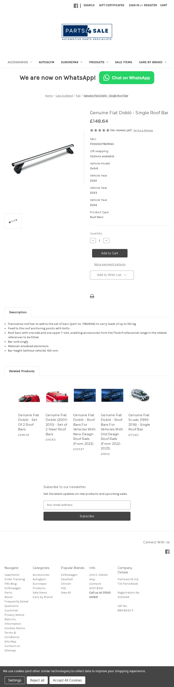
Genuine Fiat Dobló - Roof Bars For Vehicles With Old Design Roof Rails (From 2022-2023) (112, 432)
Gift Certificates (111, 5)
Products (96, 62)
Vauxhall (67, 579)
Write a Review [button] (143, 130)
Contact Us (12, 646)
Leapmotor (12, 575)
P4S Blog (10, 583)
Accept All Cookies (67, 680)
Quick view (29, 390)
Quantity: (96, 233)
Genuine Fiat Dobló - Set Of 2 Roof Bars (28, 422)
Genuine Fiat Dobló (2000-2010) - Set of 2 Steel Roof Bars (57, 424)
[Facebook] (76, 6)
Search (89, 5)
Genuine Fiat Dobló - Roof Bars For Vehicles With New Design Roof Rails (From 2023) (84, 429)
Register (150, 5)
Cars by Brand (150, 62)
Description (18, 312)
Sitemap (10, 650)
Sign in (134, 5)
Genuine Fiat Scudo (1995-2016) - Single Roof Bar (139, 422)
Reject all (37, 680)
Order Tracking (14, 579)
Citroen (66, 583)
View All (66, 592)
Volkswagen (69, 575)
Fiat (63, 588)
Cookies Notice (14, 628)
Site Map (10, 641)
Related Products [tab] (22, 371)
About (8, 597)
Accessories (18, 62)
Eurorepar (69, 62)
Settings (14, 680)
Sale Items (123, 62)
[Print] (92, 296)
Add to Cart (29, 400)
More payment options (110, 264)
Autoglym (46, 62)
